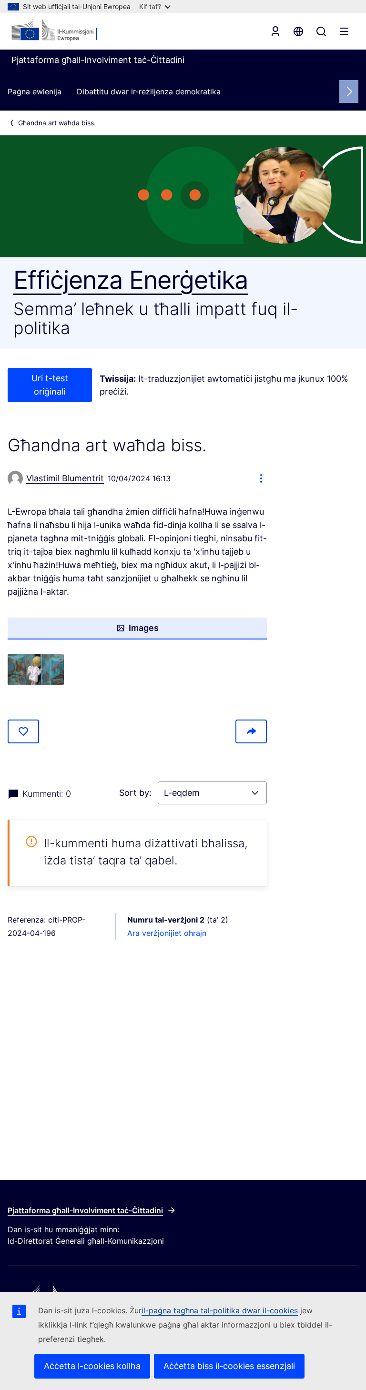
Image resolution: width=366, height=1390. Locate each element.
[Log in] (275, 31)
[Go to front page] (57, 30)
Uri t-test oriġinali (49, 384)
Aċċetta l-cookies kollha (92, 1366)
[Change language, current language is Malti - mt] (298, 31)
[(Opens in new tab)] (36, 669)
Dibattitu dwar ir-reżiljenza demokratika (149, 91)
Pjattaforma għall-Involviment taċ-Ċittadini (85, 1210)
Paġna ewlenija (34, 91)
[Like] (23, 731)
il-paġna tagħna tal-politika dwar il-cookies (220, 1310)
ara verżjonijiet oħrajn (166, 933)
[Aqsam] (251, 731)
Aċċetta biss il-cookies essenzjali (229, 1366)
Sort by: (136, 793)
